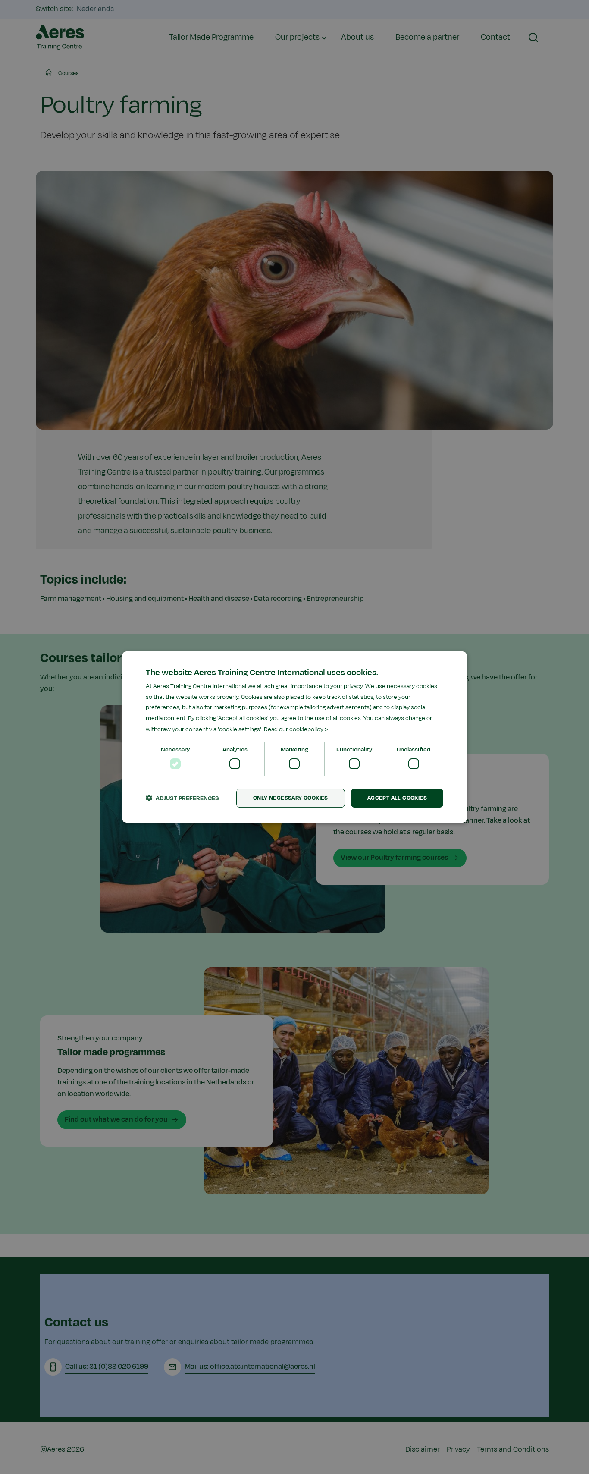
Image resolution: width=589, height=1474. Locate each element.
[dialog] (294, 737)
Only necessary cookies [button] (290, 798)
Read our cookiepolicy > (296, 729)
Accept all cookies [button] (397, 798)
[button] (182, 798)
